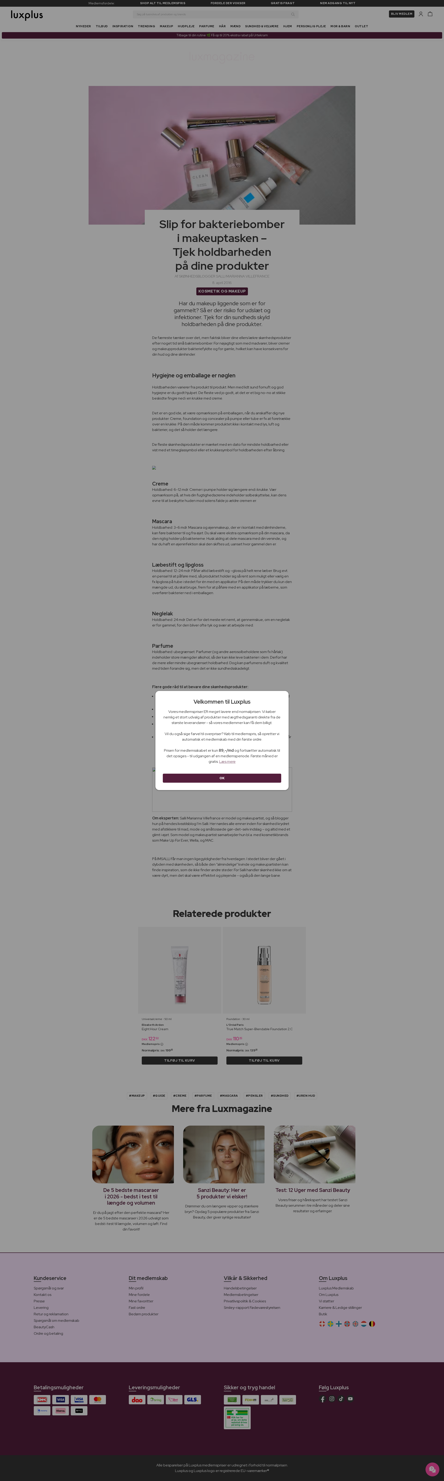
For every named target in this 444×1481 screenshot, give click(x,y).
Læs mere (227, 761)
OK (222, 778)
